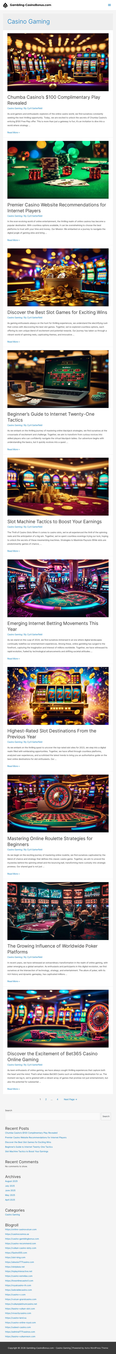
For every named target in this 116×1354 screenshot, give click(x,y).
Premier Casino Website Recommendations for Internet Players (35, 1137)
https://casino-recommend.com (20, 1243)
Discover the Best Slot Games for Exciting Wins (57, 312)
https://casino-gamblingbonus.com (22, 1239)
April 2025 (10, 1200)
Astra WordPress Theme (96, 1348)
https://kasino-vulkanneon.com (20, 1336)
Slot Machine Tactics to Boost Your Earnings (54, 521)
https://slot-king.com (15, 1257)
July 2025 (10, 1186)
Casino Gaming (14, 108)
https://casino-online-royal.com (20, 1322)
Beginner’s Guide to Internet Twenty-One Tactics (29, 1147)
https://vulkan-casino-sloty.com (20, 1248)
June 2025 (10, 1190)
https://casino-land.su (15, 1318)
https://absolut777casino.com (19, 1262)
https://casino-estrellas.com (18, 1276)
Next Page (70, 1099)
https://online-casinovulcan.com (21, 1229)
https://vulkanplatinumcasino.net (21, 1304)
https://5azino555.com (16, 1252)
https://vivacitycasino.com (18, 1313)
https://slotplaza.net (15, 1267)
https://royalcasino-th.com (18, 1285)
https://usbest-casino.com (18, 1327)
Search (8, 1110)
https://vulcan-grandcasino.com (20, 1299)
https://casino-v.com (15, 1294)
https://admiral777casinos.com (20, 1332)
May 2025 (10, 1195)
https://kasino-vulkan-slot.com (20, 1308)
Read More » (13, 132)
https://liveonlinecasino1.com (19, 1280)
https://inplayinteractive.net (18, 1271)
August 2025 (11, 1181)
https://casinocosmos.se (17, 1234)
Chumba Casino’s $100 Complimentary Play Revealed (31, 1133)
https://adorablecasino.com (18, 1290)
